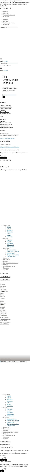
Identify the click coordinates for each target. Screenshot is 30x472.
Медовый (9, 240)
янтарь (2, 305)
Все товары (6, 260)
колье (1, 300)
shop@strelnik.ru (5, 141)
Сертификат (3, 289)
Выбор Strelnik (11, 256)
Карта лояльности (5, 113)
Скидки (5, 261)
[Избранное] (1, 59)
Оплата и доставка (5, 105)
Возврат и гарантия (6, 107)
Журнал (2, 121)
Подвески (9, 232)
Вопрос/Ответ (4, 112)
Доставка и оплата (9, 15)
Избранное (4, 273)
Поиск (2, 27)
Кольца (9, 228)
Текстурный (10, 246)
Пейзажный (10, 245)
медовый (2, 307)
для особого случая (5, 319)
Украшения (6, 225)
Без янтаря (10, 237)
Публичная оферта (5, 108)
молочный (3, 310)
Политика (3, 110)
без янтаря (3, 303)
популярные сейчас (5, 322)
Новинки (6, 258)
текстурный (3, 313)
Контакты (6, 16)
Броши (9, 235)
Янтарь (5, 238)
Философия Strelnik (6, 124)
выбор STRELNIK (4, 324)
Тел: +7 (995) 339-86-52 (7, 138)
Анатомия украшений (6, 128)
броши (2, 301)
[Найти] (3, 97)
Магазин (5, 13)
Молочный (10, 243)
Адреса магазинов (5, 123)
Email (2, 156)
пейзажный (3, 312)
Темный (9, 242)
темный (2, 308)
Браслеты (9, 230)
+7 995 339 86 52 (5, 277)
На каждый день (11, 250)
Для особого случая (13, 251)
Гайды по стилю (5, 126)
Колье (8, 233)
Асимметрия (10, 253)
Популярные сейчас (13, 255)
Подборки (6, 248)
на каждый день (4, 317)
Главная (5, 11)
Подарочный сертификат (10, 263)
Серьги (9, 227)
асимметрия (3, 320)
